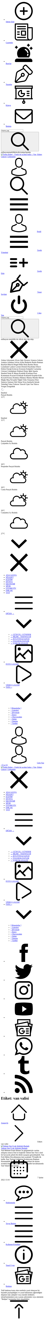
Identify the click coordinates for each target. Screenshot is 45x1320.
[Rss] (24, 1092)
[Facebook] (24, 961)
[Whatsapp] (24, 1055)
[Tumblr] (24, 1074)
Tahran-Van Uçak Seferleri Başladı (14, 1148)
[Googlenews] (24, 1036)
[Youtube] (24, 1017)
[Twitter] (24, 980)
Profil (39, 232)
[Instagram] (24, 999)
